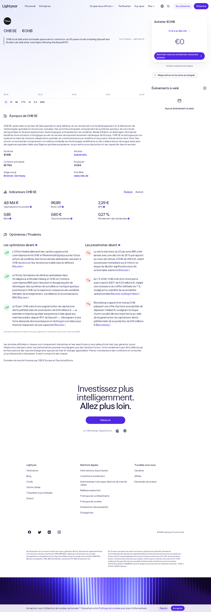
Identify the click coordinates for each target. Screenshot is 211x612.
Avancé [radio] (139, 192)
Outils (29, 481)
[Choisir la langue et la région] (162, 6)
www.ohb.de (81, 175)
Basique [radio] (128, 192)
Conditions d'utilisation (92, 476)
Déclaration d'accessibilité (94, 507)
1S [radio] (11, 102)
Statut (30, 498)
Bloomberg (103, 324)
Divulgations (86, 512)
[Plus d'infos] (204, 88)
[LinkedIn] (49, 532)
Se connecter (183, 6)
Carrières (139, 470)
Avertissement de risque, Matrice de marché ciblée (103, 483)
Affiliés (137, 476)
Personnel (30, 6)
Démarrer (105, 420)
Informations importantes (94, 470)
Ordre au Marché (178, 31)
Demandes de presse (145, 481)
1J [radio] (6, 102)
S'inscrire (201, 6)
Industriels (80, 154)
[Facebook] (29, 532)
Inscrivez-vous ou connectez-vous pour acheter (177, 56)
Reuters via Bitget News (124, 293)
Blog (28, 476)
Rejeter (164, 608)
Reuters (17, 266)
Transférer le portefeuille (39, 492)
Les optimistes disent (19, 245)
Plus (150, 6)
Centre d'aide (33, 487)
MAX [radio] (42, 102)
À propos (139, 6)
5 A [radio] (35, 102)
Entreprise (45, 6)
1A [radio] (30, 102)
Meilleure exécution (90, 490)
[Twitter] (39, 532)
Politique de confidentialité (94, 496)
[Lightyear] (10, 6)
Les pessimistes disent (101, 245)
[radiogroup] (25, 102)
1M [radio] (16, 102)
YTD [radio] (23, 102)
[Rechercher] (168, 6)
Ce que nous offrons (101, 6)
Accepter (178, 608)
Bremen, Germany (14, 175)
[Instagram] (59, 532)
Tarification (124, 6)
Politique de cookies (91, 501)
